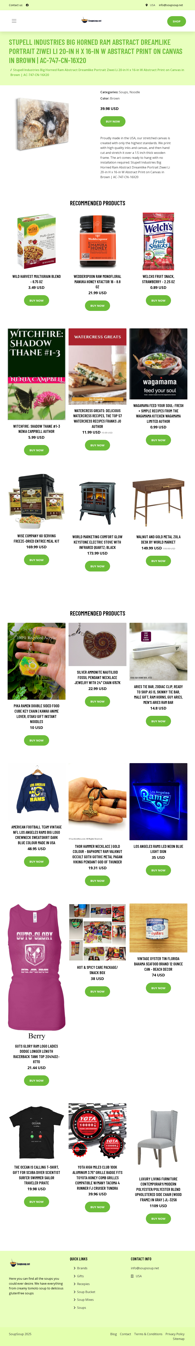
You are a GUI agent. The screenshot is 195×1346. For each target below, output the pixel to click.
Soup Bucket (86, 1292)
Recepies (83, 1284)
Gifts (80, 1276)
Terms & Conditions (148, 1334)
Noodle (134, 92)
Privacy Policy (175, 1334)
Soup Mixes (85, 1300)
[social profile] (27, 5)
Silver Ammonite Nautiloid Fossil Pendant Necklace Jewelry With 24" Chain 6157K (97, 677)
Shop (177, 21)
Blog (113, 1334)
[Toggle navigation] (14, 21)
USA (152, 5)
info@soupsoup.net (171, 5)
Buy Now (113, 121)
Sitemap (179, 1339)
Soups (123, 92)
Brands (82, 1268)
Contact (125, 1334)
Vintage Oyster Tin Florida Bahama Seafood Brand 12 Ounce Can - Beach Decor (158, 963)
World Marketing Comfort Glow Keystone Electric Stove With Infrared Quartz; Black (97, 541)
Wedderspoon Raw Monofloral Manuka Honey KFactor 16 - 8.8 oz (97, 281)
